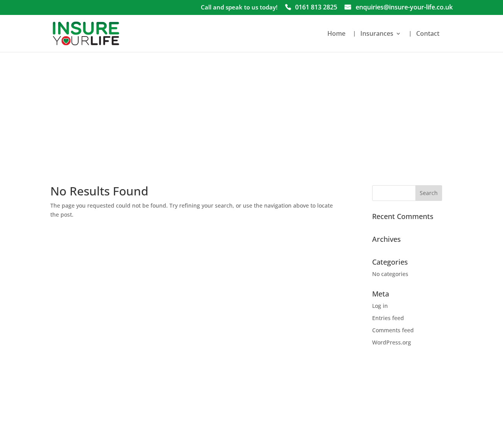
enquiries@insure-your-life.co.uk (404, 7)
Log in (380, 305)
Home (336, 34)
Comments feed (393, 330)
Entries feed (388, 318)
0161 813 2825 (316, 7)
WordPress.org (391, 342)
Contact (427, 34)
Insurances (376, 34)
